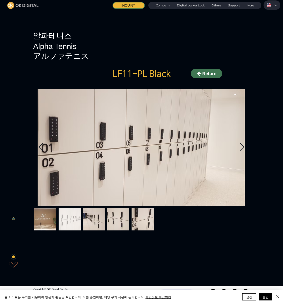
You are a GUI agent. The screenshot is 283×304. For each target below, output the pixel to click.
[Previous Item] (40, 147)
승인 (265, 297)
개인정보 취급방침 (158, 297)
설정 (249, 297)
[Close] (277, 296)
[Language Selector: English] (272, 5)
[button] (190, 5)
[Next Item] (242, 147)
